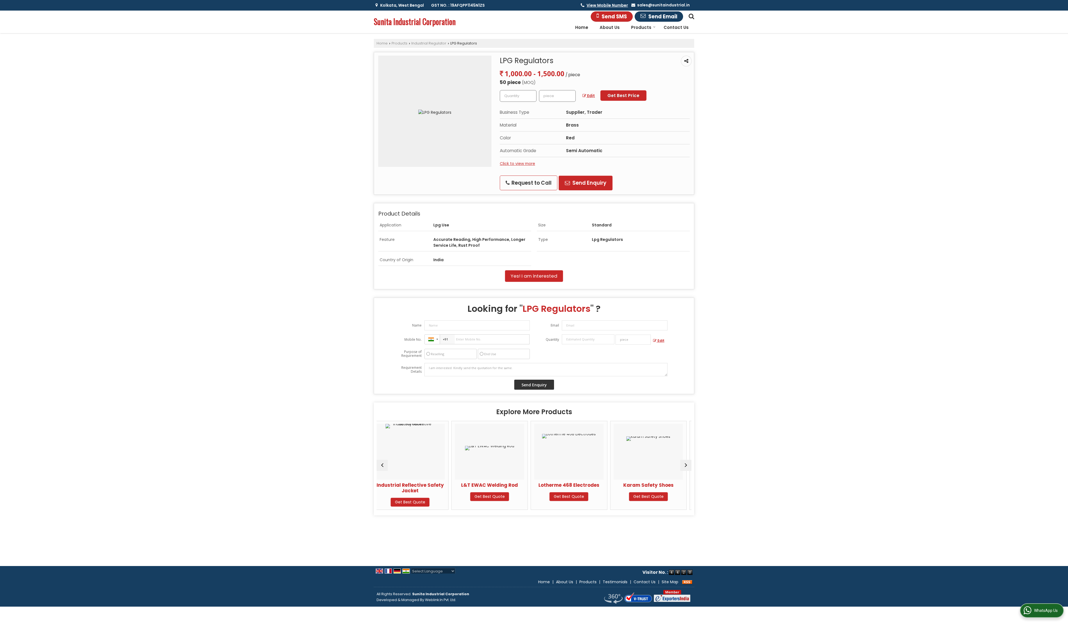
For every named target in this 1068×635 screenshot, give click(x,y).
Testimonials (615, 582)
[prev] (382, 465)
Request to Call (531, 182)
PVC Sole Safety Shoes (653, 485)
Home (581, 27)
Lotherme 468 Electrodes (494, 485)
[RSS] (687, 582)
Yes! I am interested (534, 276)
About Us (610, 27)
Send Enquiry (588, 182)
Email (555, 325)
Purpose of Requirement (411, 354)
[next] (685, 465)
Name (417, 325)
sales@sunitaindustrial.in (663, 5)
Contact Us (676, 27)
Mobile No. (413, 339)
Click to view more (517, 163)
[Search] (690, 16)
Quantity (552, 339)
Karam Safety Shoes (574, 485)
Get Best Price (623, 95)
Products (641, 27)
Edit (590, 95)
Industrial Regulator (428, 43)
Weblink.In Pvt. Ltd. (440, 599)
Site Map (670, 582)
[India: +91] (432, 339)
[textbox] (557, 96)
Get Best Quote (415, 496)
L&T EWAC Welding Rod (415, 485)
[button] (607, 5)
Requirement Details (411, 370)
